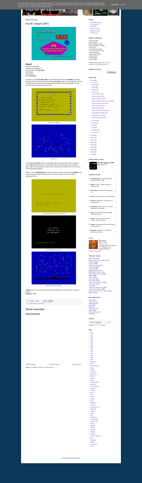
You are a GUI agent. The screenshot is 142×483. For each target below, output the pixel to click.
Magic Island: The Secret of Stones (98, 291)
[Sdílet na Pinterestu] (52, 301)
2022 (92, 145)
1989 (95, 270)
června (94, 92)
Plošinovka (93, 409)
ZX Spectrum (40, 303)
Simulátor (92, 425)
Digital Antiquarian (93, 303)
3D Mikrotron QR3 (94, 265)
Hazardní (92, 388)
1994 (91, 355)
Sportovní (93, 429)
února (94, 82)
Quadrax (91, 292)
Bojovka (92, 378)
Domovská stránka (54, 364)
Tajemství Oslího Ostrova (96, 287)
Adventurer (92, 279)
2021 (92, 142)
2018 (92, 135)
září (93, 125)
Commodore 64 (94, 382)
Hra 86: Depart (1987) (98, 108)
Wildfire (91, 275)
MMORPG (93, 403)
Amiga (92, 368)
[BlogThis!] (45, 301)
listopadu (94, 130)
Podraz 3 (91, 263)
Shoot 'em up (93, 421)
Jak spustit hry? (94, 24)
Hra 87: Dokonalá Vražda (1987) (100, 110)
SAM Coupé (93, 417)
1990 (98, 272)
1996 (91, 359)
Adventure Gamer (93, 301)
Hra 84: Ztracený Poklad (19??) (100, 103)
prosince (94, 132)
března (94, 84)
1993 (91, 353)
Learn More (115, 4)
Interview (92, 390)
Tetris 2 (91, 277)
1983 (91, 332)
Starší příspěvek (77, 364)
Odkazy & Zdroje (95, 28)
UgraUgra (103, 240)
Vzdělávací (93, 440)
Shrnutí (92, 423)
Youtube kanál (94, 33)
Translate (102, 325)
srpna (94, 123)
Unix (91, 438)
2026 (92, 154)
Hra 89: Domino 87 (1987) (99, 115)
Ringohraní (92, 307)
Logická (92, 398)
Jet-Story (91, 268)
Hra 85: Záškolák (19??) (98, 105)
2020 (92, 140)
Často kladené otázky (96, 22)
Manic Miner (92, 258)
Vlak (90, 285)
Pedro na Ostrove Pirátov (96, 282)
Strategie (92, 431)
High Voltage (92, 305)
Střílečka (92, 434)
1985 (91, 336)
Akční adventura (94, 365)
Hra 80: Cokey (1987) (98, 94)
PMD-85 (92, 411)
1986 (91, 339)
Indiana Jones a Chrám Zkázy (97, 260)
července (95, 120)
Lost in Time (92, 284)
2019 (92, 137)
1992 (102, 272)
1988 (91, 343)
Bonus (92, 380)
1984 (91, 335)
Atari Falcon (93, 374)
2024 (92, 149)
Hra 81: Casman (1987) (98, 96)
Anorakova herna (93, 308)
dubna (94, 87)
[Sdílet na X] (47, 301)
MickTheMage (92, 310)
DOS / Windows (94, 386)
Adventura (93, 361)
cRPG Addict (92, 300)
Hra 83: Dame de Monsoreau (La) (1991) (103, 101)
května (94, 89)
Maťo (91, 401)
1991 (100, 270)
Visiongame (92, 313)
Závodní (92, 442)
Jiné (91, 394)
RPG (91, 415)
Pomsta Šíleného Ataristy (95, 274)
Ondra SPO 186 (94, 407)
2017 (92, 80)
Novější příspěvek (31, 364)
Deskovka (93, 384)
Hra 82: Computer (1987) (98, 98)
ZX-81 (92, 446)
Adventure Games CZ (95, 312)
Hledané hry (93, 26)
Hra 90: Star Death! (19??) (99, 117)
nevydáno (93, 405)
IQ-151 (92, 392)
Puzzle (92, 413)
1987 (31, 303)
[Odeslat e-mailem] (43, 301)
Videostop (91, 262)
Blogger (78, 458)
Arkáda (35, 303)
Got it (123, 4)
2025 (92, 152)
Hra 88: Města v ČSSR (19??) (100, 112)
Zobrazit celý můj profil (95, 251)
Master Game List (95, 31)
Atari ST (92, 376)
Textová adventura (95, 436)
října (93, 127)
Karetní (92, 396)
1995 (91, 357)
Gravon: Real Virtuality (95, 289)
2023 (92, 147)
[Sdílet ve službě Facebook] (50, 301)
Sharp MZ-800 (94, 419)
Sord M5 (92, 427)
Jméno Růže (92, 280)
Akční (91, 363)
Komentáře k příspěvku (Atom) (45, 367)
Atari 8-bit (92, 372)
